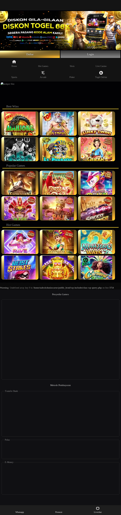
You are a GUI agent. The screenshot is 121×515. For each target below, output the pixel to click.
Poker (72, 77)
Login (90, 54)
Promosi (58, 512)
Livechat (98, 512)
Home (14, 66)
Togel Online (101, 77)
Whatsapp (19, 512)
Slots (72, 66)
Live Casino (101, 66)
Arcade (43, 77)
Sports (14, 77)
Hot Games (43, 66)
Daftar (30, 54)
